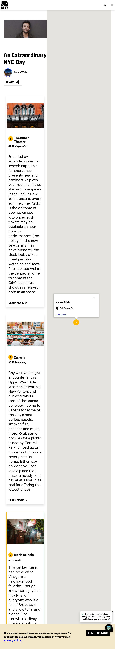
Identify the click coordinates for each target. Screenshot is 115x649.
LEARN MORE (61, 314)
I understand (98, 633)
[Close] (93, 297)
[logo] (4, 4)
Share (9, 82)
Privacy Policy (13, 640)
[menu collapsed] (112, 5)
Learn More (16, 302)
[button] (76, 322)
